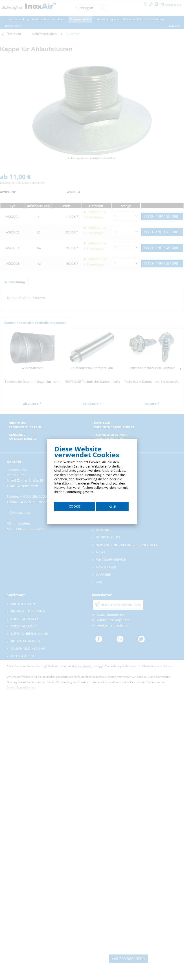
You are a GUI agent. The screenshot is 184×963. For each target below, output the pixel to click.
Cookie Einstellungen (74, 507)
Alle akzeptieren (112, 507)
